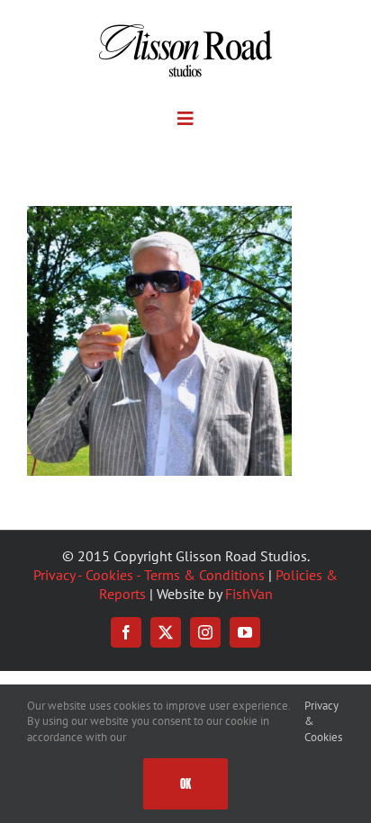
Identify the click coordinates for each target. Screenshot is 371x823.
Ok (185, 783)
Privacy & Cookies (323, 721)
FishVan (249, 594)
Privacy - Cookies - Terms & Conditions (149, 575)
